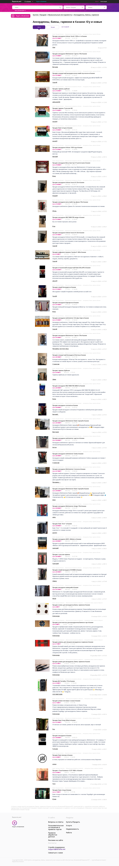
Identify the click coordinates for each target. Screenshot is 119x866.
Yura (53, 784)
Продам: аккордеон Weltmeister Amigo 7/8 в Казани (69, 506)
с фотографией (65, 27)
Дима (54, 379)
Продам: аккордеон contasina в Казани (65, 405)
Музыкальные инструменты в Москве (73, 34)
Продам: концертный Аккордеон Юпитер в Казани (69, 355)
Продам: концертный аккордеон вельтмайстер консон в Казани (73, 73)
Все (39, 27)
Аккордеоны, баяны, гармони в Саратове (94, 768)
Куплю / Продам (39, 15)
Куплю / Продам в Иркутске (58, 602)
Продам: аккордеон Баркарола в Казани (65, 302)
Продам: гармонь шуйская (61, 89)
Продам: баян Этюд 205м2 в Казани (63, 720)
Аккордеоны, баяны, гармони (86, 15)
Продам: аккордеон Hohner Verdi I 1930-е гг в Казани (69, 36)
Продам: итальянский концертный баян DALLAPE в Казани (71, 268)
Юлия (54, 799)
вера (54, 500)
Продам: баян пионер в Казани (62, 755)
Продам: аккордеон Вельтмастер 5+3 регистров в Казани (71, 163)
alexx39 (54, 281)
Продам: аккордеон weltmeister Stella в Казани (67, 454)
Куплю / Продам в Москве (58, 34)
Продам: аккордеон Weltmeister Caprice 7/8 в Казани (69, 54)
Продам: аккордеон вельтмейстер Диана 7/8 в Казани (70, 202)
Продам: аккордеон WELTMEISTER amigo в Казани (68, 217)
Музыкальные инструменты (60, 15)
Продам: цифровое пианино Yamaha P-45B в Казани (69, 252)
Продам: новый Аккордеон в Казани (64, 287)
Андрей (54, 196)
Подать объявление (41, 1)
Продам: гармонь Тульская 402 (62, 108)
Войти (96, 1)
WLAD (54, 598)
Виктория (55, 432)
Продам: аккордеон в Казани (61, 735)
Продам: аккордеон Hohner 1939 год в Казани (67, 147)
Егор (53, 226)
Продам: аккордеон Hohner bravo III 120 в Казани (68, 182)
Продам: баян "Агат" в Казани (62, 524)
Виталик (55, 67)
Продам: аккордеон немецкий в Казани (65, 587)
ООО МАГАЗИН (57, 694)
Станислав (55, 364)
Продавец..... (56, 482)
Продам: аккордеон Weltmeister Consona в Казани (68, 469)
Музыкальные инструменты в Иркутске (74, 602)
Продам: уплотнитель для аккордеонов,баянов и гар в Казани (72, 622)
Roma (54, 399)
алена (54, 764)
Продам (53, 27)
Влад (54, 176)
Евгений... (55, 414)
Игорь (54, 211)
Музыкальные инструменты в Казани (73, 718)
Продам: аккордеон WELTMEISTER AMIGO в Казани (68, 386)
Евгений (55, 156)
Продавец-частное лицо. (60, 349)
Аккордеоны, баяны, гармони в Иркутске (94, 602)
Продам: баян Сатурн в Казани (62, 128)
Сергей (54, 82)
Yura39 (54, 296)
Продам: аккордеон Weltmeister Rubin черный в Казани (70, 421)
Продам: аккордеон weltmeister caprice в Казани (68, 438)
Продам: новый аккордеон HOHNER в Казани (67, 570)
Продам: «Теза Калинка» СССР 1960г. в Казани (67, 770)
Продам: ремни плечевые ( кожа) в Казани (66, 701)
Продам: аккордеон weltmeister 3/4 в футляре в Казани (70, 318)
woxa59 (54, 121)
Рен (53, 729)
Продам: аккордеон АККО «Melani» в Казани (66, 539)
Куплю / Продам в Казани (58, 718)
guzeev (54, 533)
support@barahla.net (56, 849)
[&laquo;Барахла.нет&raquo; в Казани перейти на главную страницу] (16, 1)
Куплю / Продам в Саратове (58, 768)
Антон (54, 447)
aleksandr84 (56, 102)
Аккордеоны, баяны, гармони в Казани (91, 718)
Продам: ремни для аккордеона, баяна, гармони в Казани (71, 661)
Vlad (53, 47)
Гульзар (55, 749)
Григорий (55, 563)
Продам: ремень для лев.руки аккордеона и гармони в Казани (72, 642)
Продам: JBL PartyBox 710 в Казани (63, 681)
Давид (54, 581)
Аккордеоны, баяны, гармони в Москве (91, 34)
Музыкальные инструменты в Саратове (74, 768)
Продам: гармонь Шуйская (61, 370)
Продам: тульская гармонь (61, 554)
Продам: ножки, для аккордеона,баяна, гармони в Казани (71, 605)
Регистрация (104, 1)
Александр (56, 616)
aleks (54, 517)
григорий (55, 548)
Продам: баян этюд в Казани (61, 790)
